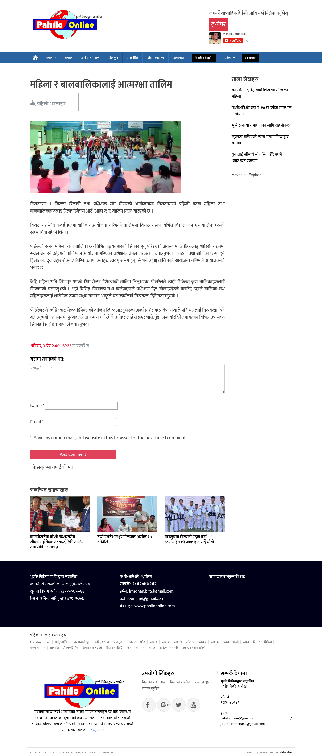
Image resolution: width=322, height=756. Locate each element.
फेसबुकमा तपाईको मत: (53, 467)
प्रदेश (227, 58)
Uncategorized (40, 642)
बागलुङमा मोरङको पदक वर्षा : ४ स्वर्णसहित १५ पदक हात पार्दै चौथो (189, 540)
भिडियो (268, 642)
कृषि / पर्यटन (102, 642)
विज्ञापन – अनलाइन (154, 682)
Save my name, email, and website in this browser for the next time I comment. (110, 437)
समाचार (50, 58)
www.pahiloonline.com (154, 606)
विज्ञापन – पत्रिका (180, 682)
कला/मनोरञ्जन (82, 642)
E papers (250, 58)
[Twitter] (164, 706)
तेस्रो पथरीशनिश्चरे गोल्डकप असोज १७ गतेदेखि (124, 540)
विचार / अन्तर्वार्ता (92, 648)
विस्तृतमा (96, 730)
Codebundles (284, 753)
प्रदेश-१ (153, 642)
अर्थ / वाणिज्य (90, 58)
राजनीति (132, 58)
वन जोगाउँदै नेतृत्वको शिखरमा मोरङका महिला (260, 93)
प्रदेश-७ (215, 642)
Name (37, 405)
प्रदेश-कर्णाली (231, 642)
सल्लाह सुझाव (203, 682)
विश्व (129, 648)
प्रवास (246, 642)
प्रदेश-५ (202, 642)
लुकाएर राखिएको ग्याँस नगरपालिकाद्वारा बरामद (260, 140)
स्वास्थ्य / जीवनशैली (194, 648)
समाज (68, 58)
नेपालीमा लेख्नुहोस (204, 58)
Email (37, 421)
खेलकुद (113, 58)
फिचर (256, 642)
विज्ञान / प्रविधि (114, 648)
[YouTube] (193, 706)
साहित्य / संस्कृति (169, 648)
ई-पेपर (218, 24)
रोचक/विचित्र (70, 648)
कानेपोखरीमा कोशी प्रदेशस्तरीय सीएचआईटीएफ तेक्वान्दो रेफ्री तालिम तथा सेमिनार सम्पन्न (57, 542)
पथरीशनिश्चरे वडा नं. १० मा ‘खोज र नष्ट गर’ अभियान (262, 111)
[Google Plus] (179, 706)
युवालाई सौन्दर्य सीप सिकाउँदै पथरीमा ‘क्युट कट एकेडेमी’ (258, 157)
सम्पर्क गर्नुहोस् (150, 689)
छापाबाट (178, 58)
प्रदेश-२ (166, 642)
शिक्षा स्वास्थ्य (155, 58)
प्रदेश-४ (190, 642)
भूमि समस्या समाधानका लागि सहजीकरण (262, 125)
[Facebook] (149, 706)
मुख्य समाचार (37, 648)
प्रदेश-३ (178, 642)
